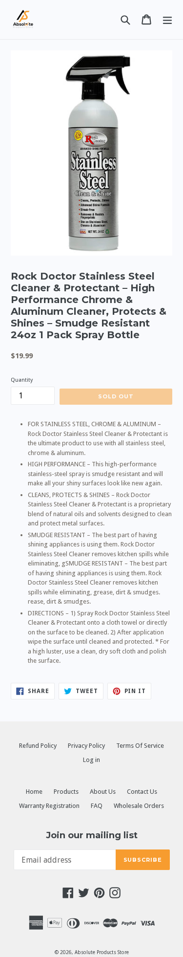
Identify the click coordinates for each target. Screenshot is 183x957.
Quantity (22, 380)
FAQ (96, 805)
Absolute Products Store (102, 952)
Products (66, 791)
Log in (91, 759)
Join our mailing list (92, 835)
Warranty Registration (49, 805)
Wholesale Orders (139, 805)
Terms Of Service (140, 745)
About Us (103, 791)
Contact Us (142, 791)
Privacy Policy (86, 745)
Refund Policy (38, 745)
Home (34, 791)
